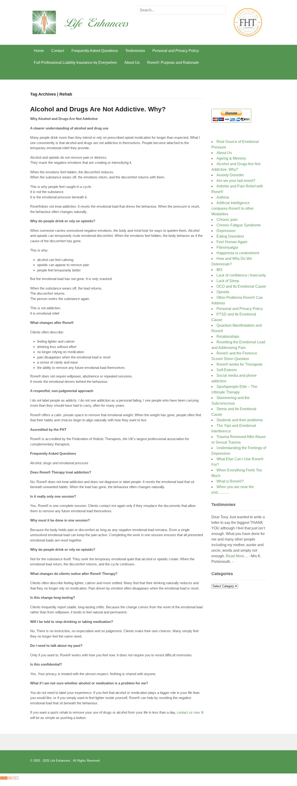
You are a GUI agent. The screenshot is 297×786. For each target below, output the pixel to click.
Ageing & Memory (231, 158)
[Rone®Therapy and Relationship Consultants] (84, 31)
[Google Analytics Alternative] (9, 776)
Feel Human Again (231, 242)
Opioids (222, 292)
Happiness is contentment (237, 253)
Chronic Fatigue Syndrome (238, 225)
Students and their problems (239, 420)
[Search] (221, 11)
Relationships (227, 336)
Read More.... (237, 556)
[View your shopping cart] (261, 74)
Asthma (222, 197)
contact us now (188, 712)
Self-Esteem (227, 370)
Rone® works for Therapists (239, 364)
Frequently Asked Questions (94, 51)
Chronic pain (227, 220)
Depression (226, 231)
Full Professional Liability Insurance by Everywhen (75, 62)
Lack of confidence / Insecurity (241, 275)
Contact (57, 51)
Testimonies (135, 51)
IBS (219, 270)
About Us (132, 62)
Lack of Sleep (227, 281)
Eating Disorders (230, 236)
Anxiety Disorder (230, 175)
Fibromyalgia (227, 247)
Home (39, 51)
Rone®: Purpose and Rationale (173, 62)
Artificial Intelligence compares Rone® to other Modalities (232, 208)
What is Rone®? (230, 481)
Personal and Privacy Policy (175, 51)
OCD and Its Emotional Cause (241, 286)
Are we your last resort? (235, 181)
